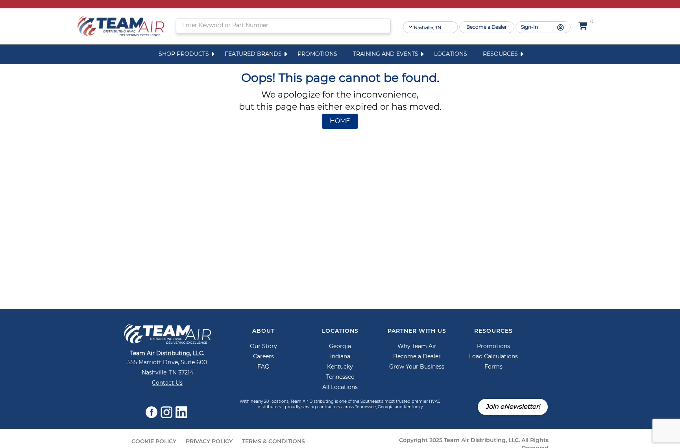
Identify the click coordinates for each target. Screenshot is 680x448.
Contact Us (167, 383)
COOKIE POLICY (153, 441)
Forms (493, 367)
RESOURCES (493, 331)
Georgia (340, 346)
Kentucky (340, 367)
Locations (450, 54)
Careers (263, 357)
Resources (500, 54)
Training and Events (385, 54)
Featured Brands (253, 54)
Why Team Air (416, 346)
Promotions (317, 54)
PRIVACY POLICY (209, 441)
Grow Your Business (416, 367)
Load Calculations (493, 357)
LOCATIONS (340, 331)
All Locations (340, 387)
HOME (340, 121)
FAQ (263, 367)
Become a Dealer (417, 357)
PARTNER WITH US (417, 331)
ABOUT (263, 331)
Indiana (340, 357)
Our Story (263, 346)
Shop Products (184, 54)
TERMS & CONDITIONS (273, 441)
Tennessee (340, 377)
